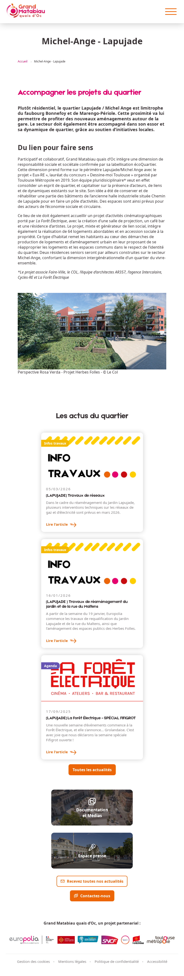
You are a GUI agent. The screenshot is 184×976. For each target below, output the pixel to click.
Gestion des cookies (33, 961)
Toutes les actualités (92, 769)
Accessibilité (157, 961)
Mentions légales (72, 961)
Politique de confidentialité (117, 961)
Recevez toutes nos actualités (95, 881)
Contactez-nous (95, 895)
